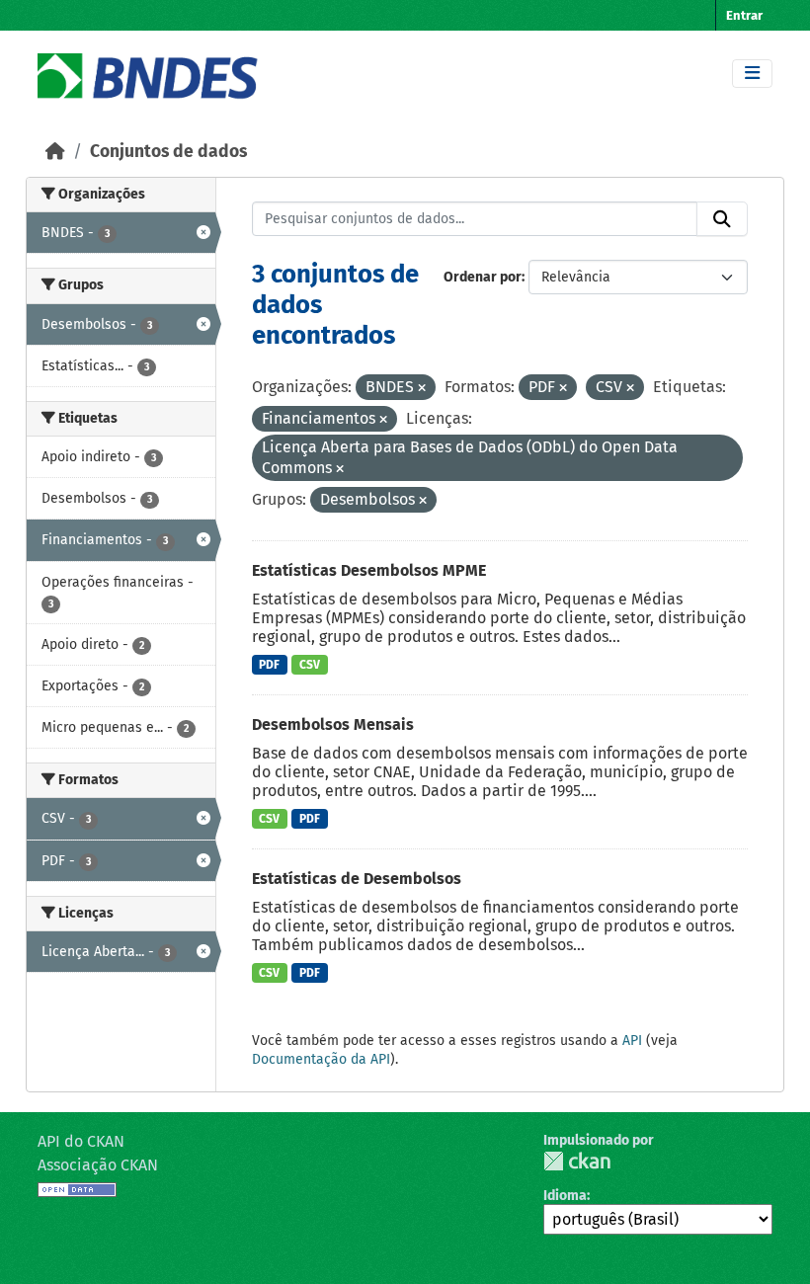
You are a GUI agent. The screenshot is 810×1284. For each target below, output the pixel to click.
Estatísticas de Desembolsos (356, 878)
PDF (269, 665)
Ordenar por (483, 277)
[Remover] (422, 388)
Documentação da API (321, 1059)
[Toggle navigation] (752, 73)
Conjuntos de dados (168, 151)
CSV (309, 665)
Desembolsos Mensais (333, 724)
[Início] (55, 151)
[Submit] (722, 219)
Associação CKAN (98, 1165)
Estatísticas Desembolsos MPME (369, 570)
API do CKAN (81, 1141)
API (632, 1040)
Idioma (565, 1195)
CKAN (576, 1161)
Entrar (744, 15)
